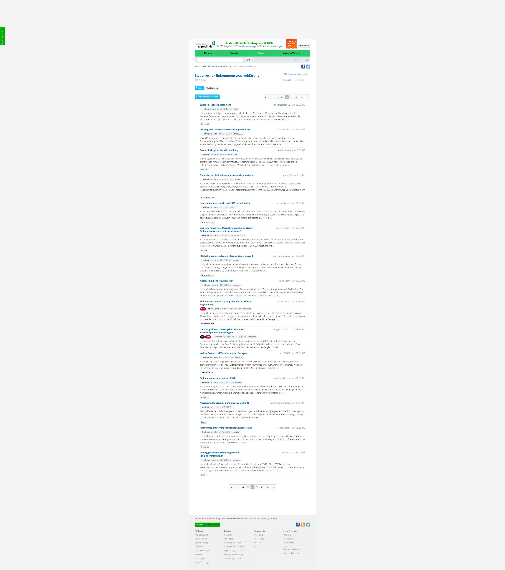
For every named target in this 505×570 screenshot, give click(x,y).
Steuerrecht (224, 66)
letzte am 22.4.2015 (229, 309)
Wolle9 (287, 353)
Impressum (288, 539)
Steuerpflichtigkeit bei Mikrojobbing (219, 150)
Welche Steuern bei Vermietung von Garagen (223, 353)
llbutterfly (285, 428)
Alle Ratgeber (200, 559)
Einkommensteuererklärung (237, 75)
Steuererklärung (207, 222)
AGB (255, 547)
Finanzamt (205, 397)
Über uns (287, 535)
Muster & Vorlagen (292, 53)
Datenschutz (288, 543)
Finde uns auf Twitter (232, 543)
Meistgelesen (212, 88)
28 (277, 97)
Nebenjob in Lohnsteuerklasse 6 (217, 281)
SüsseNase (286, 150)
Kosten (203, 422)
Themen (208, 53)
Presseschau (200, 555)
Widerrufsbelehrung (291, 553)
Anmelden (199, 547)
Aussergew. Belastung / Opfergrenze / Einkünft (224, 403)
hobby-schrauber (282, 403)
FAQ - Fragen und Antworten (296, 74)
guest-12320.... (283, 330)
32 (296, 97)
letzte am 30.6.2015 (220, 109)
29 (282, 97)
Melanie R (285, 203)
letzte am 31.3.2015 (222, 357)
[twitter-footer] (308, 524)
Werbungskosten (207, 324)
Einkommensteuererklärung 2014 (217, 378)
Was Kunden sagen (202, 551)
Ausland (204, 169)
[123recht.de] (205, 44)
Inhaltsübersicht (201, 535)
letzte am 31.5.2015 (222, 207)
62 (302, 97)
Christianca (285, 302)
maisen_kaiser (283, 256)
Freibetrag (205, 447)
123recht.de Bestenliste (294, 80)
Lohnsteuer (205, 124)
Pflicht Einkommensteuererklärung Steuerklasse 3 (226, 256)
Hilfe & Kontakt (2, 36)
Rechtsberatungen (273, 46)
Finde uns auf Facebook (234, 547)
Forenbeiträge (249, 46)
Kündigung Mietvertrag (233, 555)
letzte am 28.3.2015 (222, 382)
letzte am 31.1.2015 (220, 460)
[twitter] (308, 66)
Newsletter (228, 535)
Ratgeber (228, 46)
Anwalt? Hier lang (301, 60)
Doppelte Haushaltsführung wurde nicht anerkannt (227, 175)
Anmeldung (258, 535)
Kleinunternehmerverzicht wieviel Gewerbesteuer (226, 428)
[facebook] (303, 66)
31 (291, 97)
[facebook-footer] (298, 524)
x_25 (289, 175)
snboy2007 (285, 130)
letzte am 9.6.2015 (219, 155)
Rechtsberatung (201, 543)
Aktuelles (257, 543)
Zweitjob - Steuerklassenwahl (215, 105)
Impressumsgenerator (233, 551)
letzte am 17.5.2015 (222, 235)
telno (287, 453)
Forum (261, 53)
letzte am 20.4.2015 (235, 337)
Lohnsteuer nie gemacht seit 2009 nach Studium (225, 203)
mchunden (285, 228)
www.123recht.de (202, 66)
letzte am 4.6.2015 (221, 179)
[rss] (303, 524)
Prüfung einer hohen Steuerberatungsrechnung (225, 130)
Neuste (199, 88)
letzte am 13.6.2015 (222, 134)
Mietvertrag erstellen (232, 559)
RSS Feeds (228, 539)
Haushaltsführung (207, 197)
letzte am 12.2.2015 (222, 432)
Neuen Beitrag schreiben (207, 97)
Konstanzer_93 (283, 105)
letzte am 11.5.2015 (220, 285)
